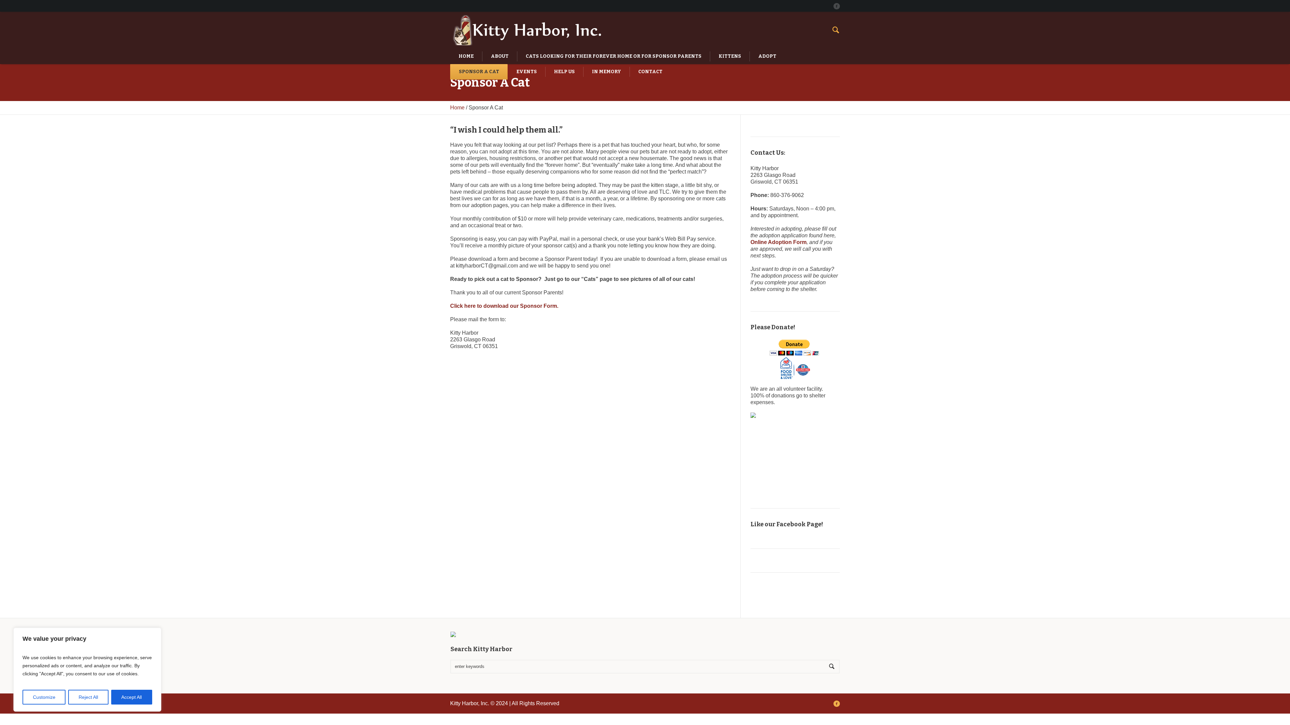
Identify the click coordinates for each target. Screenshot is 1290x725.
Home (457, 107)
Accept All (131, 697)
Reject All (88, 697)
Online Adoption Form (778, 242)
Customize (44, 697)
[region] (87, 670)
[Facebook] (836, 6)
